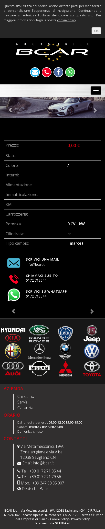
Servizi (22, 402)
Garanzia (25, 407)
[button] (8, 107)
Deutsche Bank (35, 488)
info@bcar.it (43, 463)
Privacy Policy (80, 519)
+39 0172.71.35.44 (45, 471)
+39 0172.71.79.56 (45, 476)
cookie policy (66, 20)
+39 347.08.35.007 (48, 483)
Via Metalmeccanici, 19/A (42, 446)
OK (96, 31)
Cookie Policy (59, 519)
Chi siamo (25, 396)
